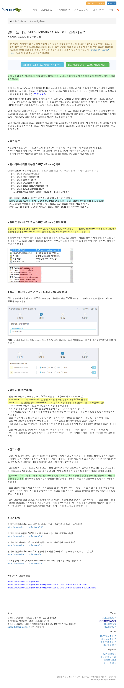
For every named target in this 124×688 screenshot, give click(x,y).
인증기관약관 (110, 626)
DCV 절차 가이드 (108, 635)
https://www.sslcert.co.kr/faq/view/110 (25, 536)
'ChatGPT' (95, 49)
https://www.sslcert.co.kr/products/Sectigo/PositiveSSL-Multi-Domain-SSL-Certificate (47, 584)
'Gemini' (105, 49)
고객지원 (97, 9)
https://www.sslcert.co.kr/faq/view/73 (25, 545)
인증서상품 (62, 9)
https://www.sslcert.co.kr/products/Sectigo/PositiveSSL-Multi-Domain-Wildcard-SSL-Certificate (52, 587)
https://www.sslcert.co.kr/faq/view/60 (25, 554)
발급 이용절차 (109, 654)
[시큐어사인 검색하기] (118, 9)
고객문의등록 (110, 660)
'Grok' (13, 52)
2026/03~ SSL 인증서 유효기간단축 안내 (42, 64)
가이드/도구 (80, 9)
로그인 (113, 3)
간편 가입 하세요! (97, 3)
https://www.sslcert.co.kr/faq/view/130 (25, 563)
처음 (35, 9)
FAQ (111, 9)
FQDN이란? (39, 94)
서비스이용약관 (109, 617)
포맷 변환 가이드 (108, 641)
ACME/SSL (46, 9)
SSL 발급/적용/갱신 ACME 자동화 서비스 (87, 64)
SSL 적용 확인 (109, 644)
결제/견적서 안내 (108, 657)
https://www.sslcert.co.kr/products (23, 581)
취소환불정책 (110, 623)
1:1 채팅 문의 (110, 663)
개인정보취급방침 (108, 620)
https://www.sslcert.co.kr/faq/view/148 (25, 527)
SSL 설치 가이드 (108, 638)
